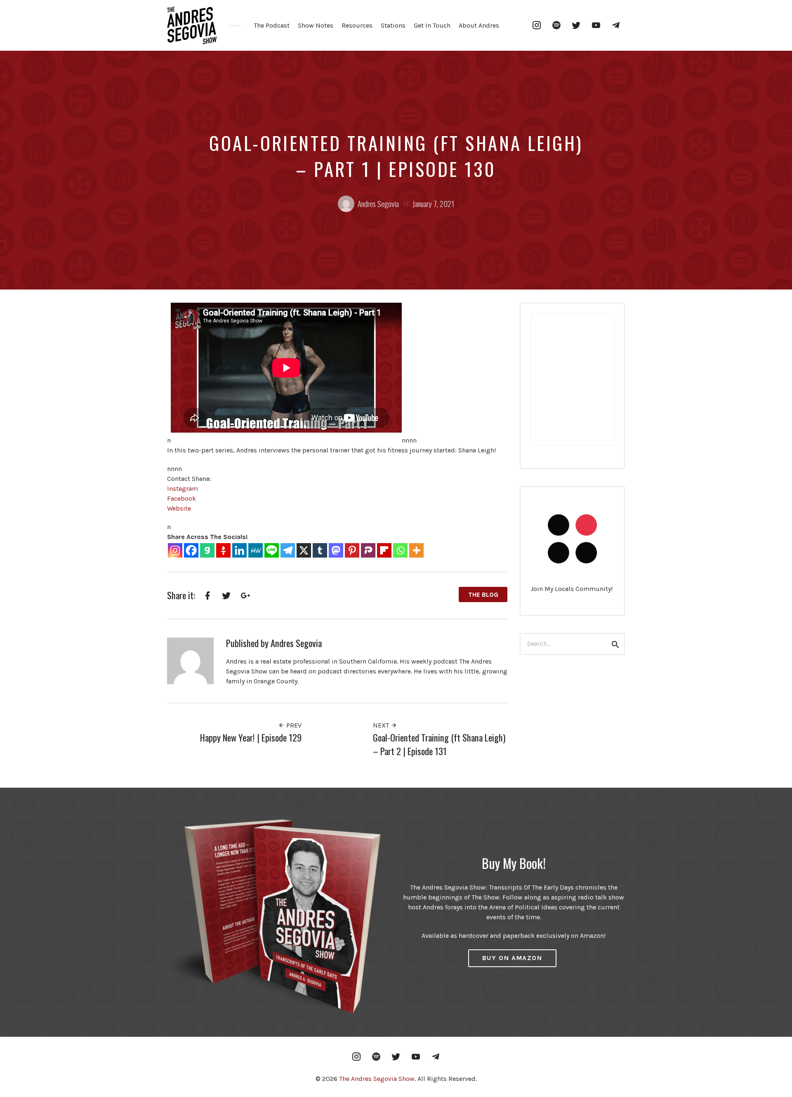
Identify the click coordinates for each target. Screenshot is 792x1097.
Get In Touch (432, 25)
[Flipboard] (384, 550)
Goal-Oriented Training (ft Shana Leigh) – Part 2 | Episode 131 (439, 744)
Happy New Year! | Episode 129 (251, 737)
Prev (293, 725)
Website (179, 508)
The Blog (483, 594)
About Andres (479, 25)
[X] (304, 550)
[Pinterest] (352, 550)
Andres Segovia (378, 204)
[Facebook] (191, 550)
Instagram (182, 488)
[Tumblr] (320, 550)
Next (382, 725)
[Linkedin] (239, 550)
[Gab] (207, 550)
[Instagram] (175, 550)
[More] (416, 550)
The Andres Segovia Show (377, 1079)
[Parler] (368, 550)
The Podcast (272, 25)
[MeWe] (255, 550)
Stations (393, 25)
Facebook (181, 498)
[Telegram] (287, 550)
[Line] (271, 550)
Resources (357, 25)
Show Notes (315, 25)
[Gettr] (223, 550)
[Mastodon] (336, 550)
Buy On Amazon (512, 958)
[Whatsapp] (400, 550)
